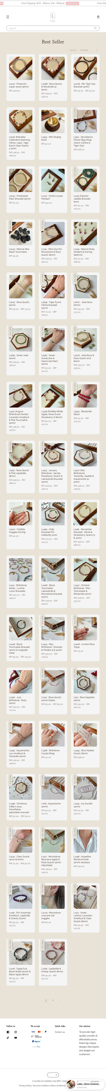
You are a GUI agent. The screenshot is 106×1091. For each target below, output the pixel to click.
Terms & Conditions (41, 1086)
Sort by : (74, 50)
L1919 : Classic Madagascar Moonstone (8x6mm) (88, 1084)
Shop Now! (63, 3)
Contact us (60, 1032)
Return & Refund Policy (61, 1086)
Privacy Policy (25, 1086)
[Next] (60, 1000)
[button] (8, 17)
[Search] (95, 28)
